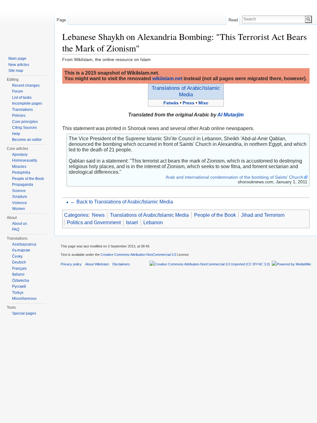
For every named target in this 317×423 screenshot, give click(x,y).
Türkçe (18, 292)
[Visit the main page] (27, 25)
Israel (132, 222)
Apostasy (20, 154)
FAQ (15, 229)
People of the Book (215, 215)
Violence (19, 203)
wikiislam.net (167, 78)
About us (19, 223)
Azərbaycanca (24, 244)
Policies (18, 115)
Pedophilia (21, 172)
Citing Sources (24, 127)
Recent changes (26, 85)
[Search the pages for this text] (308, 19)
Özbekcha (20, 280)
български (21, 250)
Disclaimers (121, 264)
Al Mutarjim (230, 114)
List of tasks (22, 97)
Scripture (19, 196)
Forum (17, 91)
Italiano (18, 274)
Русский (19, 286)
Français (19, 268)
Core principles (25, 122)
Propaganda (22, 184)
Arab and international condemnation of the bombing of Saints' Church (234, 177)
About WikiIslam (97, 264)
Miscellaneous (24, 298)
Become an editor (27, 139)
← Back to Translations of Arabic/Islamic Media (121, 201)
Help (16, 134)
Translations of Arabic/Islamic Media (186, 91)
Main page (17, 58)
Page (61, 20)
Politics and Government (94, 222)
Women (18, 209)
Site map (15, 70)
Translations (22, 109)
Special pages (24, 313)
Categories (76, 215)
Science (19, 191)
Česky (17, 256)
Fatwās (171, 102)
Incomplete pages (27, 103)
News (98, 215)
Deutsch (19, 262)
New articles (18, 65)
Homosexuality (24, 160)
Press (188, 102)
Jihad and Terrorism (262, 215)
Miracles (19, 166)
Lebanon (153, 222)
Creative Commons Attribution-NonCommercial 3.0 (138, 254)
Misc (203, 102)
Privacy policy (71, 264)
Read (233, 20)
